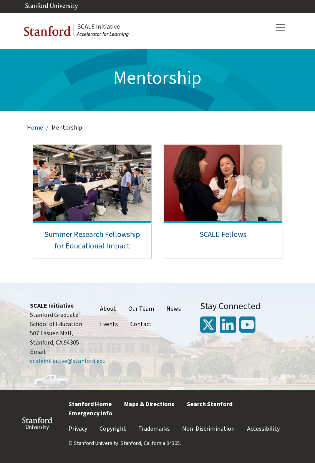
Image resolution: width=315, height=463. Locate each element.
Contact (141, 324)
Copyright (112, 429)
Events (109, 324)
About (108, 309)
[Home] (79, 31)
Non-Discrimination (208, 429)
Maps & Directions (149, 404)
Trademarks (154, 429)
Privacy (77, 429)
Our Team (141, 309)
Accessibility (263, 429)
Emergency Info (90, 413)
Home (35, 127)
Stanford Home (90, 404)
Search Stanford (209, 404)
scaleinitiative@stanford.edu (68, 361)
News (173, 309)
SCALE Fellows (223, 234)
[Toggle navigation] (280, 27)
